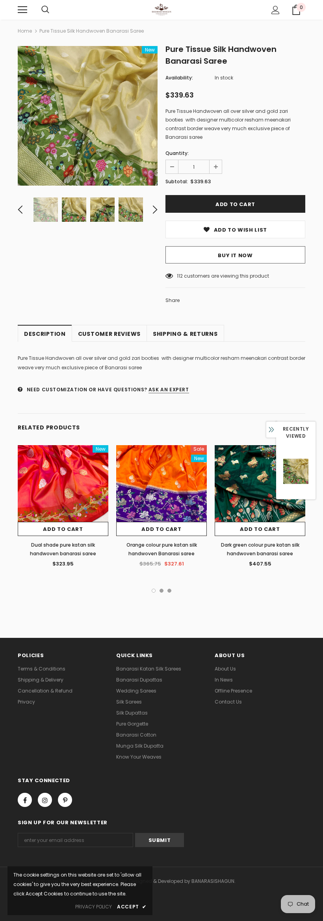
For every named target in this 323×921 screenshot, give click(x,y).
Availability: (179, 77)
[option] (88, 116)
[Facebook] (25, 800)
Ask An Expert (169, 389)
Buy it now (235, 255)
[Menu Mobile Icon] (22, 10)
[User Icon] (275, 10)
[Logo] (161, 9)
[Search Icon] (45, 10)
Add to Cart (63, 529)
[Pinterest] (65, 800)
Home (25, 31)
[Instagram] (45, 800)
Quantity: (177, 153)
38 (180, 276)
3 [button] (169, 591)
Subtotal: (176, 181)
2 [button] (161, 591)
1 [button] (154, 591)
